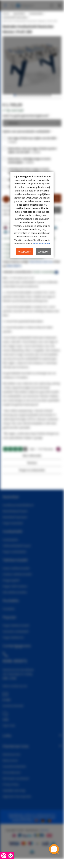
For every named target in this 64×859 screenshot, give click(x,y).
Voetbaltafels (36, 13)
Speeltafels (19, 13)
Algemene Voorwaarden (17, 796)
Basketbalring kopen (15, 517)
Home (6, 13)
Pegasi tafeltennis (13, 637)
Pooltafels (9, 609)
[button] (14, 95)
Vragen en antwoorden (32, 470)
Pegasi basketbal (13, 523)
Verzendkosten (12, 772)
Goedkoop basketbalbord (18, 505)
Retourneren (10, 760)
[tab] (32, 456)
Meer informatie (41, 243)
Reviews (32, 462)
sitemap (44, 830)
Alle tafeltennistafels (15, 592)
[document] (32, 215)
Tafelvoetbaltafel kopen (17, 545)
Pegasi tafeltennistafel (16, 625)
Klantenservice (11, 754)
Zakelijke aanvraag (14, 790)
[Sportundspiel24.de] (43, 820)
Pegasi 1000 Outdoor (15, 586)
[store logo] (25, 4)
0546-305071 (14, 266)
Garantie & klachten (14, 766)
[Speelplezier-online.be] (49, 820)
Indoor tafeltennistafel (16, 568)
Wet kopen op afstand (16, 778)
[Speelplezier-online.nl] (37, 820)
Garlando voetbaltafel (16, 631)
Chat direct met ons (41, 261)
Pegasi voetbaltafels (14, 551)
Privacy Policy (11, 784)
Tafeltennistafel (15, 559)
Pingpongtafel (11, 580)
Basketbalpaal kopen (15, 511)
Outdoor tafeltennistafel (17, 574)
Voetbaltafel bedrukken (15, 17)
